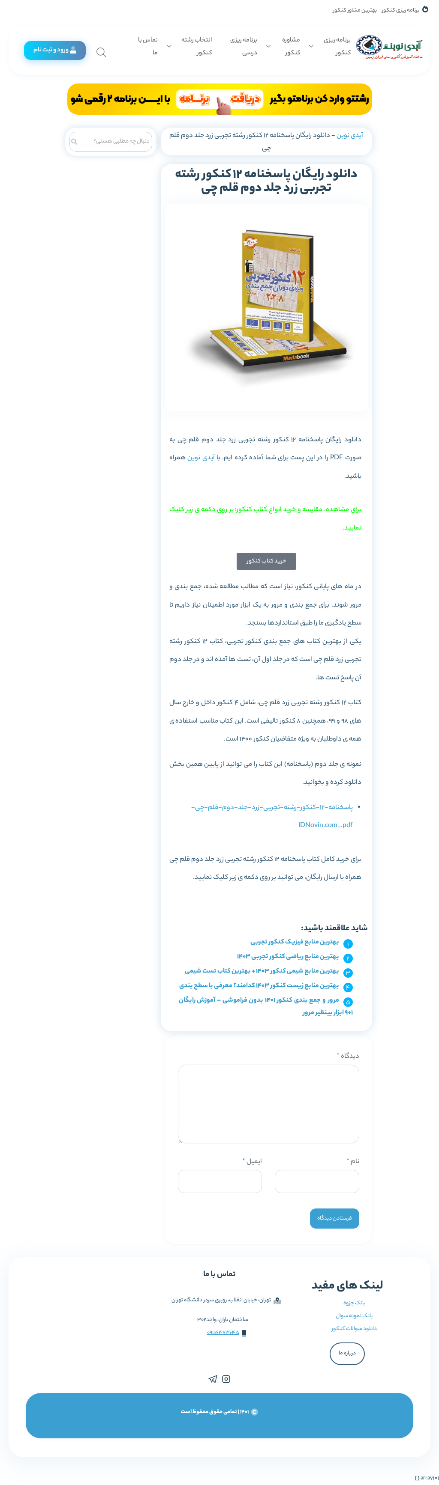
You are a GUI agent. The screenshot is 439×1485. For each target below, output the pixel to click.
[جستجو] (74, 140)
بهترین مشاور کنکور (355, 10)
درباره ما (347, 1353)
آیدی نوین (350, 136)
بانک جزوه (354, 1303)
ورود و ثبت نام (51, 50)
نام (352, 1162)
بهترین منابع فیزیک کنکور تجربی (294, 942)
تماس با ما (148, 47)
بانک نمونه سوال (354, 1316)
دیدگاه (348, 1056)
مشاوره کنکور (291, 47)
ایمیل (252, 1162)
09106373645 (223, 1332)
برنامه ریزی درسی (243, 47)
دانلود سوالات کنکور (354, 1328)
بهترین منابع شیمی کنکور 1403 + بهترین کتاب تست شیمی (262, 971)
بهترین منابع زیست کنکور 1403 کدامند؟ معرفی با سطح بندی (259, 986)
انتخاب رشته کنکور (196, 47)
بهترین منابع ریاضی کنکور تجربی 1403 (288, 957)
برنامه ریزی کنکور (400, 10)
